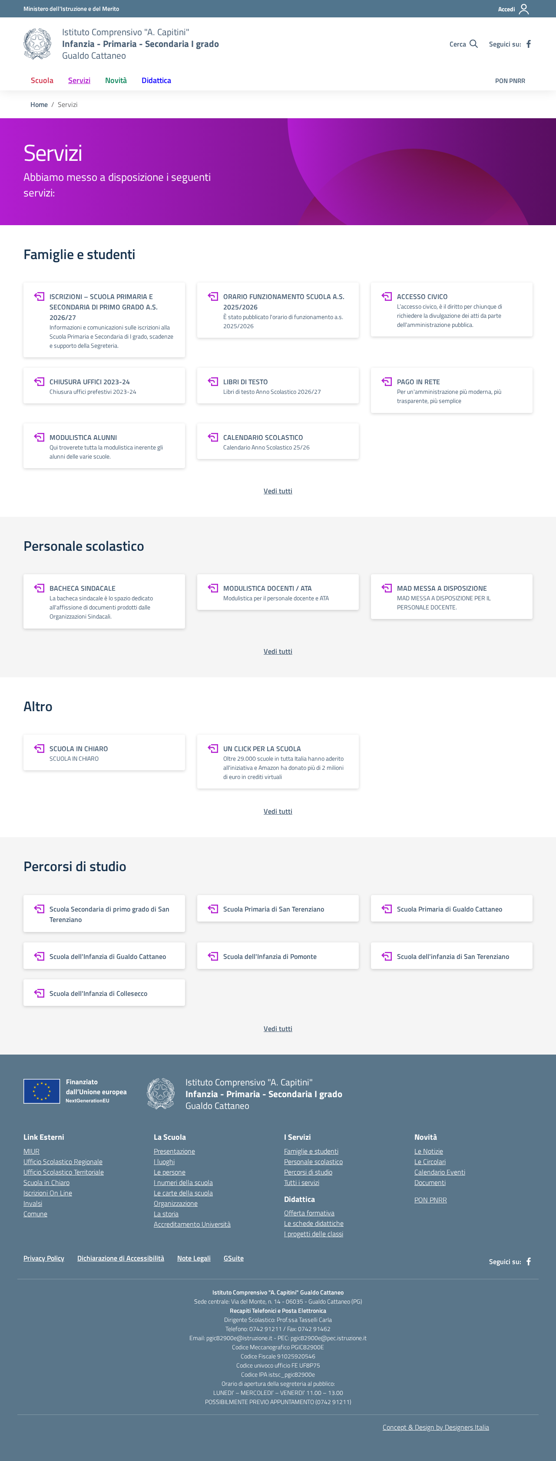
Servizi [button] (79, 80)
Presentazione (174, 1151)
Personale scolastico (313, 1161)
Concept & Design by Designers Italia (436, 1427)
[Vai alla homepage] (37, 44)
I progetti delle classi (313, 1233)
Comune (35, 1213)
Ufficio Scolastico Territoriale (63, 1172)
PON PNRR (510, 81)
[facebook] (529, 44)
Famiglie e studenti (311, 1151)
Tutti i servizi (301, 1182)
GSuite (234, 1258)
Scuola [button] (42, 80)
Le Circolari (430, 1161)
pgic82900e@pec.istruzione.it (329, 1337)
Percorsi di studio (308, 1172)
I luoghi (164, 1161)
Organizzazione (176, 1203)
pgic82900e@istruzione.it (239, 1337)
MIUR (31, 1151)
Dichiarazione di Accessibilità (120, 1258)
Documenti (430, 1182)
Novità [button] (116, 80)
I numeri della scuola (183, 1182)
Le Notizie (428, 1151)
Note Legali (194, 1258)
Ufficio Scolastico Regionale (63, 1161)
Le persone (169, 1172)
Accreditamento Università (192, 1224)
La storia (166, 1213)
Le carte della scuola (183, 1193)
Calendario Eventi (439, 1172)
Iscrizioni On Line (47, 1193)
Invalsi (32, 1203)
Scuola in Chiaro (46, 1182)
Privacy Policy (43, 1258)
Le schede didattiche (314, 1223)
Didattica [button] (156, 80)
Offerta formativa (309, 1213)
